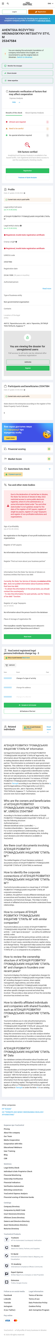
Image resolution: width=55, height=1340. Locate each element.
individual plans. (44, 21)
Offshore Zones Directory (14, 1218)
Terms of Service (36, 1295)
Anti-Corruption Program (39, 1310)
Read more (47, 289)
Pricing (7, 1129)
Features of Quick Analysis (27, 177)
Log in (14, 12)
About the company (12, 1133)
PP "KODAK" (7, 1109)
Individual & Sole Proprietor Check (18, 1171)
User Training (9, 1151)
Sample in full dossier (28, 705)
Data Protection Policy (38, 1303)
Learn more (10, 438)
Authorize (28, 362)
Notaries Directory (11, 1229)
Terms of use (34, 1299)
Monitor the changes (15, 66)
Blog (6, 1155)
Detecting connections (13, 1190)
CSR (5, 1158)
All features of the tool (27, 711)
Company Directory (12, 1207)
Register (28, 368)
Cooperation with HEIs (13, 1144)
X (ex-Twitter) (9, 1310)
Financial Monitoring (12, 1175)
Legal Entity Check (11, 1168)
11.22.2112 (8, 678)
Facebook (8, 1295)
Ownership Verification (13, 1179)
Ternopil (15, 783)
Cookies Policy (35, 1306)
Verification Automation (14, 1186)
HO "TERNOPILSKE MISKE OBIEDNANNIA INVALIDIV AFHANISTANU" (22, 1113)
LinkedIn (7, 1299)
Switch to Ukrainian (24, 57)
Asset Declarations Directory (16, 1225)
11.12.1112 (8, 697)
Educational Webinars (13, 1147)
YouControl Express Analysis (16, 1194)
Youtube (7, 1303)
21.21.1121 (8, 687)
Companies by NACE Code (14, 1210)
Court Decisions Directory (14, 1214)
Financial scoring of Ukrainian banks (19, 1197)
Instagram (8, 1306)
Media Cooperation (12, 1140)
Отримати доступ (14, 474)
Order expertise (13, 80)
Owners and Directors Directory (17, 1221)
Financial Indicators (12, 1182)
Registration (41, 12)
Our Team (8, 1136)
